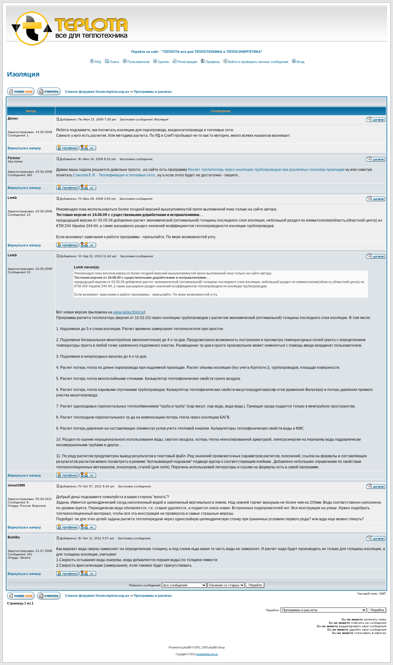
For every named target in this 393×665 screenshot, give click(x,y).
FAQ (98, 62)
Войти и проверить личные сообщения (258, 62)
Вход (300, 62)
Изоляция (23, 74)
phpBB (187, 647)
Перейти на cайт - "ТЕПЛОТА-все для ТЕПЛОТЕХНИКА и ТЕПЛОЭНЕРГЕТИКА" (196, 51)
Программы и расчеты (153, 91)
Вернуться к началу (24, 148)
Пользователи (138, 62)
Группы (163, 62)
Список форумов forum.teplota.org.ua (97, 91)
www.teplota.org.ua (207, 654)
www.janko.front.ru (128, 312)
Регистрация (187, 62)
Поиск (114, 62)
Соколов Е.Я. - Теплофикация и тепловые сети (114, 175)
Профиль (212, 62)
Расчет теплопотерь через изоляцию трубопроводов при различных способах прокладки (266, 169)
